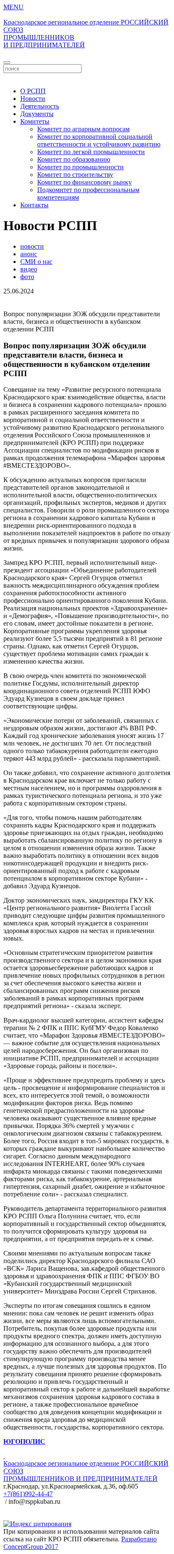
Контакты (34, 205)
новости (32, 246)
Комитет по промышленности (80, 167)
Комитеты (34, 121)
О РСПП (33, 91)
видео (28, 269)
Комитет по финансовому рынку (84, 182)
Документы (37, 113)
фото (27, 276)
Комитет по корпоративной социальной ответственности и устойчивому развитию (98, 140)
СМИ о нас (36, 261)
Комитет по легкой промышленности (91, 151)
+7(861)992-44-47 (28, 1493)
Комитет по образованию (73, 159)
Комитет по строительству (75, 174)
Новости (32, 98)
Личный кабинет (87, 76)
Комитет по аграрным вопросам (83, 129)
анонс (28, 254)
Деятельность (39, 106)
